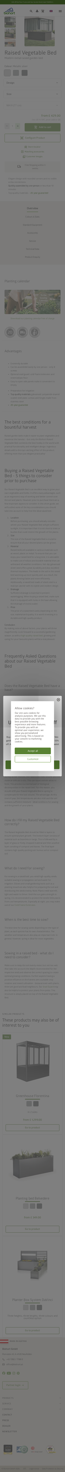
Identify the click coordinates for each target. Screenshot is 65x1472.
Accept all (33, 750)
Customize (32, 758)
